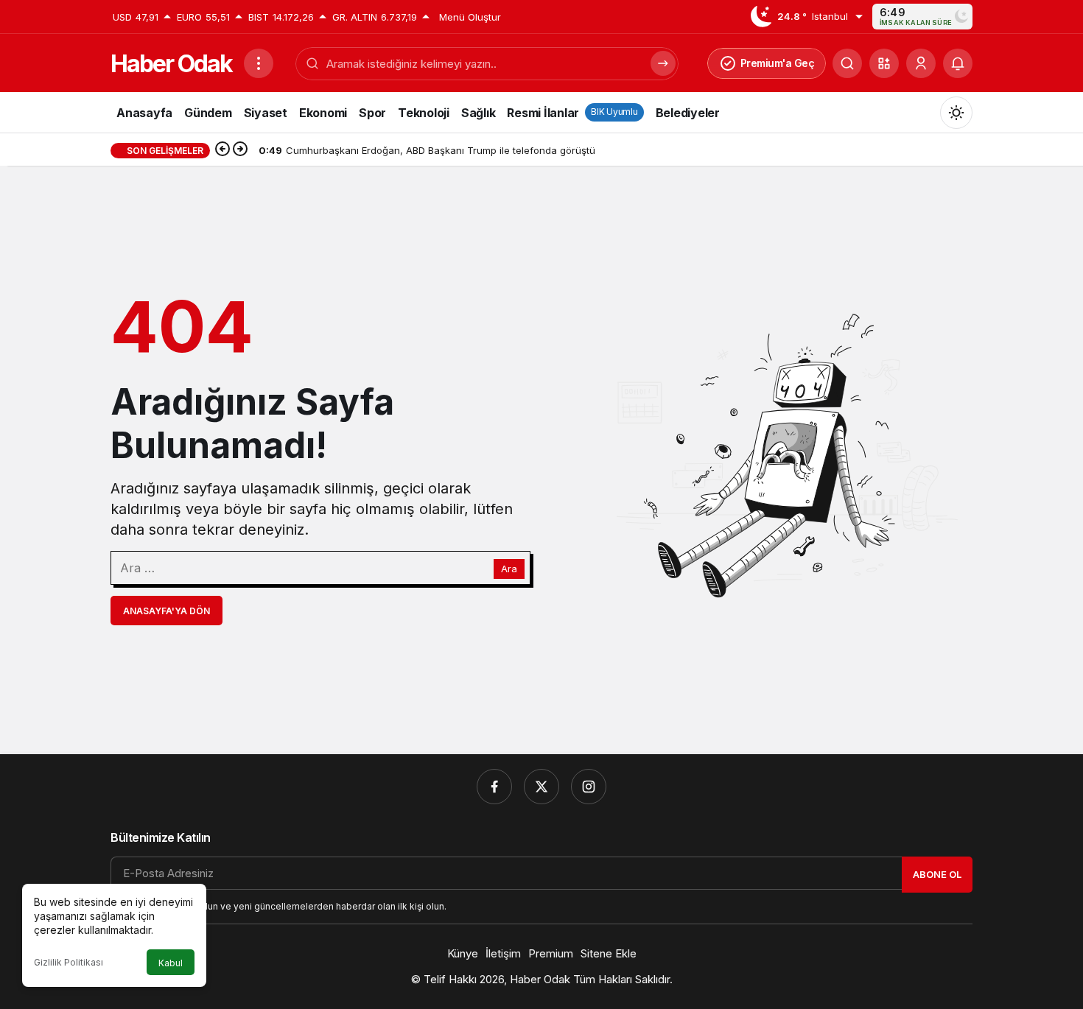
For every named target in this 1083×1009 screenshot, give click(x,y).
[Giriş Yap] (921, 63)
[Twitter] (541, 786)
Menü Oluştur (470, 17)
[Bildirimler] (957, 63)
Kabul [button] (170, 962)
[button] (884, 63)
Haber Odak (171, 63)
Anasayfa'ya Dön (166, 610)
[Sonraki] (240, 150)
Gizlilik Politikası (68, 962)
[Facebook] (494, 786)
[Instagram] (588, 786)
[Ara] (847, 63)
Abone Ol (937, 874)
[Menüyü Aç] (258, 63)
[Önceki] (222, 150)
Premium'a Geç (777, 63)
